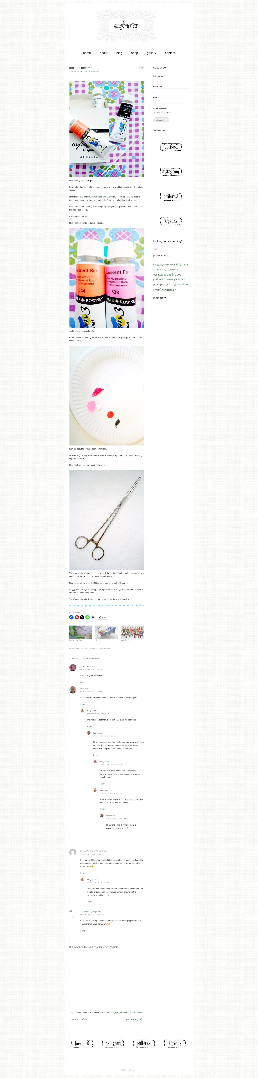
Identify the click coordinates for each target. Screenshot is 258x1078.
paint (97, 648)
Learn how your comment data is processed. (124, 1012)
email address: (160, 108)
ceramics (167, 264)
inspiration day (75, 640)
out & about (174, 274)
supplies (103, 648)
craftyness (79, 648)
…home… (87, 53)
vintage (170, 290)
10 (141, 67)
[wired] (106, 632)
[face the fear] (132, 632)
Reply (82, 682)
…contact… (170, 53)
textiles (159, 290)
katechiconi (85, 688)
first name (158, 76)
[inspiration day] (80, 632)
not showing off (135, 1019)
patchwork (158, 279)
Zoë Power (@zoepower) (90, 911)
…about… (104, 53)
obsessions (159, 274)
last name (157, 86)
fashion (157, 269)
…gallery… (151, 53)
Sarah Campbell (87, 666)
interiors (174, 269)
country (157, 97)
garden (167, 270)
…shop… (134, 53)
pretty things (168, 284)
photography (169, 279)
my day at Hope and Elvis (99, 197)
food (163, 270)
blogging (158, 264)
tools (108, 648)
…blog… (119, 53)
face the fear (126, 640)
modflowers (95, 71)
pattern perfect (78, 1019)
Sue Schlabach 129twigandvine (93, 851)
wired (97, 640)
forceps (92, 648)
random (183, 284)
